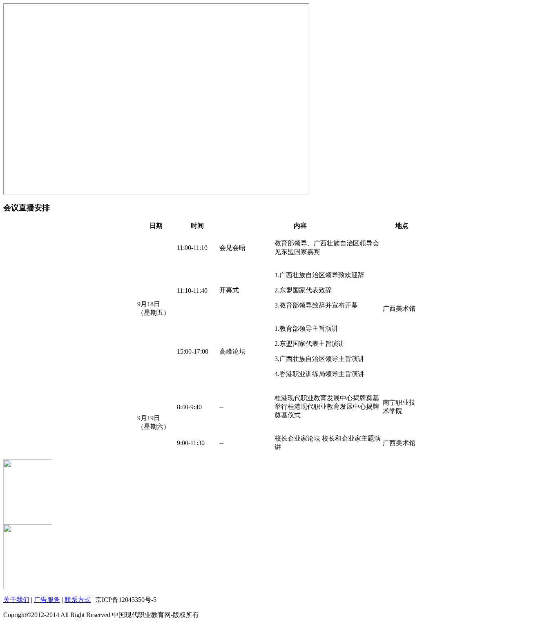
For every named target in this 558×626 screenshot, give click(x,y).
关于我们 (16, 599)
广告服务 (47, 599)
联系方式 (78, 599)
